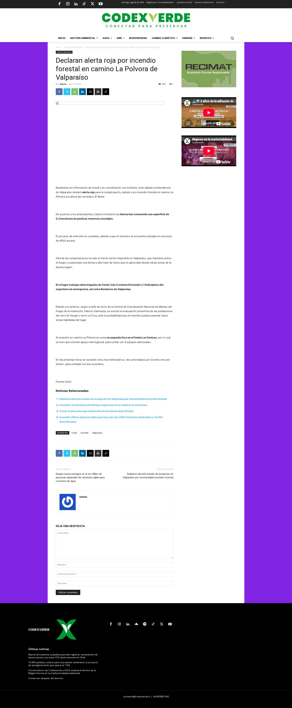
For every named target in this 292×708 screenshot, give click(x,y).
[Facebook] (59, 4)
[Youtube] (100, 4)
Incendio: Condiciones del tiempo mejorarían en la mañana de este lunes (103, 405)
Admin (63, 84)
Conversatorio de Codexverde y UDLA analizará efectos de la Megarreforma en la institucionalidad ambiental (62, 672)
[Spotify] (144, 624)
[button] (232, 38)
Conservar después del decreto (45, 678)
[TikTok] (84, 4)
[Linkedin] (76, 4)
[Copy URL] (105, 91)
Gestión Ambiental (73, 47)
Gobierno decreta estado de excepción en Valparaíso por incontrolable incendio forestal (113, 399)
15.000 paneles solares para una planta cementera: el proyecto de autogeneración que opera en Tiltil (63, 664)
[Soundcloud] (136, 624)
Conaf (74, 432)
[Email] (90, 91)
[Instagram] (67, 4)
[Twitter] (92, 4)
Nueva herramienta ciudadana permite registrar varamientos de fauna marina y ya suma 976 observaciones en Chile (63, 656)
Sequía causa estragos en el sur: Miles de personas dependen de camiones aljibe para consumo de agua (80, 477)
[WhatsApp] (74, 91)
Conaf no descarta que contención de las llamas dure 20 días (96, 411)
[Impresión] (98, 91)
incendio (85, 432)
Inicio (58, 47)
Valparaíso (97, 432)
